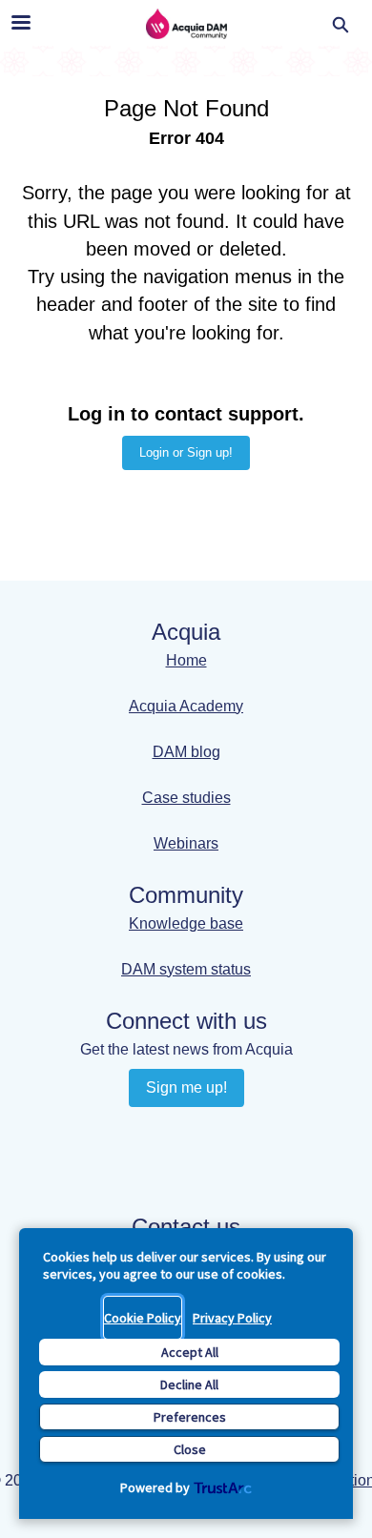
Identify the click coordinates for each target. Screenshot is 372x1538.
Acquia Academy (186, 706)
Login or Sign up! (186, 452)
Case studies (186, 798)
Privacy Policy (232, 1317)
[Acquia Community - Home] (186, 24)
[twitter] (204, 1166)
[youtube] (204, 1131)
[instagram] (167, 1166)
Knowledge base (186, 923)
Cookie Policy (142, 1317)
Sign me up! (186, 1087)
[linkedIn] (167, 1131)
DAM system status (186, 969)
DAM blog (186, 752)
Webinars (186, 843)
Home (186, 660)
